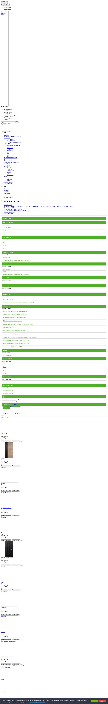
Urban (8, 173)
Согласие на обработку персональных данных (16, 674)
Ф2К (8, 153)
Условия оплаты (8, 677)
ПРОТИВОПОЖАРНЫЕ (10, 158)
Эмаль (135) (26, 210)
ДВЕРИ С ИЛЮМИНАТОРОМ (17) (13, 206)
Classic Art (9, 169)
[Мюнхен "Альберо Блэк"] (9, 556)
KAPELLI (6, 135)
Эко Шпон (6, 166)
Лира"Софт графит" (6, 508)
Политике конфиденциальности (37, 702)
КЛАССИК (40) (28, 206)
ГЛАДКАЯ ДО (11, 141)
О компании (7, 193)
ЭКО (5, 159)
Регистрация (7, 9)
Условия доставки (8, 675)
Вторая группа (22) (9, 207)
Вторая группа (8, 160)
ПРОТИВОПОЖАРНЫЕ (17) (61, 206)
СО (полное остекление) (13, 145)
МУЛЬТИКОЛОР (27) (47, 206)
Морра (2, 532)
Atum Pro (9, 168)
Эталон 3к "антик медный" (8, 656)
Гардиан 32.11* (15, 406)
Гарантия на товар (9, 670)
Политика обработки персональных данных (16, 672)
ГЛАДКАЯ (10, 139)
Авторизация (7, 7)
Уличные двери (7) (9, 213)
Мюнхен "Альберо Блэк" (7, 557)
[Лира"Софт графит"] (9, 507)
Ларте (2, 458)
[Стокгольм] (9, 606)
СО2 (8, 146)
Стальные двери (8, 182)
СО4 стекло (10, 148)
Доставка (6, 190)
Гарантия (6, 189)
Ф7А (8, 156)
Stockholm (9, 179)
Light (8, 165)
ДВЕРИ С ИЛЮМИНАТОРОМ (12, 136)
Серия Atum (10, 175)
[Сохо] (9, 581)
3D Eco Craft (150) (9, 210)
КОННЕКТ (7, 143)
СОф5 (8, 149)
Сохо (2, 582)
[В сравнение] (22, 441)
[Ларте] (9, 457)
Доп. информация (5, 667)
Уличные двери (8, 183)
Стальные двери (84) (9, 212)
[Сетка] (1, 415)
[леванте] (9, 482)
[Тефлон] (9, 631)
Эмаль (5, 176)
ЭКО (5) (72, 206)
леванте (3, 483)
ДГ (8, 152)
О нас (2, 679)
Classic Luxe (10, 177)
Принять (94, 701)
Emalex (9, 172)
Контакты (6, 191)
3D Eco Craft (7, 163)
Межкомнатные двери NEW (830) (13, 209)
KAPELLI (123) (8, 205)
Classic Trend (10, 170)
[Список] (2, 415)
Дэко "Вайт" (4, 433)
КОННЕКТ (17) (36, 206)
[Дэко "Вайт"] (9, 432)
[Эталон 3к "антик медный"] (9, 655)
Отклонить (102, 701)
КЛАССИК (7, 138)
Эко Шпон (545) (18, 210)
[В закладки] (21, 441)
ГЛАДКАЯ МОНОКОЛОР (14, 142)
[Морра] (9, 531)
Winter (8, 180)
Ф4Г (8, 155)
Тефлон (3, 632)
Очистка (14, 404)
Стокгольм (3, 607)
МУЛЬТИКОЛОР (8, 150)
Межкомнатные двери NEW (11, 162)
